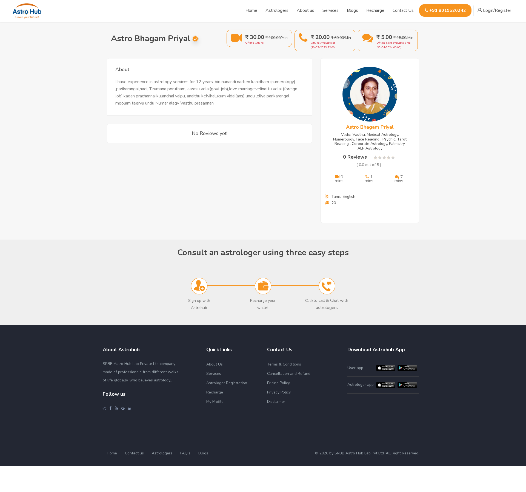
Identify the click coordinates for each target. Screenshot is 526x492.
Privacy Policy (279, 392)
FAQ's (185, 453)
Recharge (375, 10)
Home (112, 453)
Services (213, 373)
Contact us (134, 453)
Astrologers (162, 453)
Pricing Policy (278, 383)
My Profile (215, 401)
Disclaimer (276, 401)
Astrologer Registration (226, 383)
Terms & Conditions (284, 364)
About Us (214, 364)
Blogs (203, 453)
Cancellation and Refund (288, 373)
